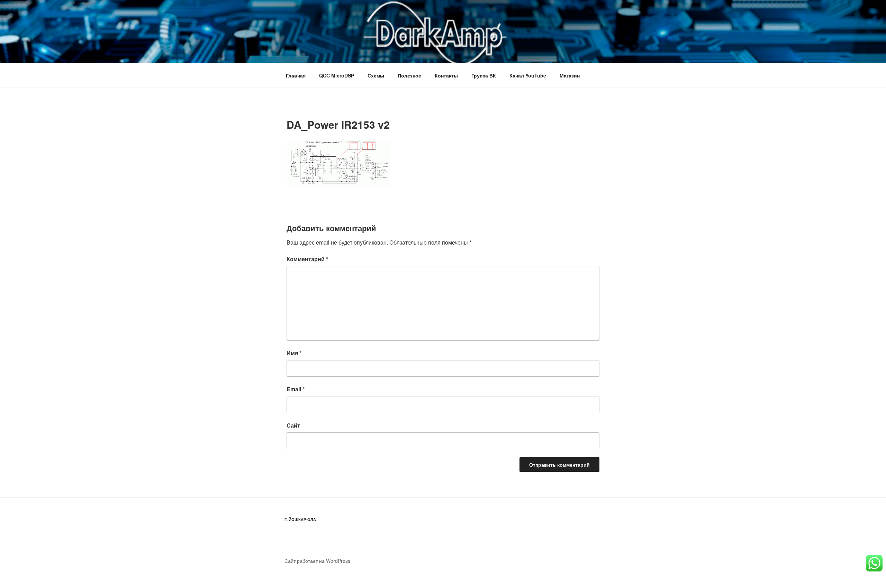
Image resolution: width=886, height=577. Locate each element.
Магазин (570, 75)
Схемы (376, 75)
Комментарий (307, 259)
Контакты (446, 75)
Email (296, 389)
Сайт (293, 425)
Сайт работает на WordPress (317, 560)
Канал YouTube (527, 75)
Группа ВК (483, 75)
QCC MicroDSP (336, 75)
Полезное (409, 75)
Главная (296, 75)
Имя (294, 353)
